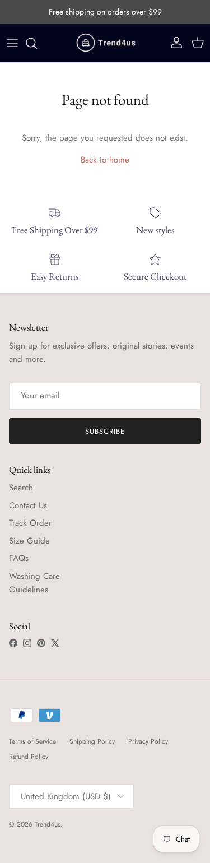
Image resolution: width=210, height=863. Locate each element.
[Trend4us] (105, 43)
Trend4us (47, 824)
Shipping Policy (92, 741)
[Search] (37, 43)
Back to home (105, 160)
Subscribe (105, 431)
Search (21, 487)
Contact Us (28, 505)
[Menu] (12, 43)
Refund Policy (28, 756)
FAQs (19, 558)
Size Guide (29, 541)
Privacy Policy (148, 741)
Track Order (30, 523)
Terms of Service (32, 741)
